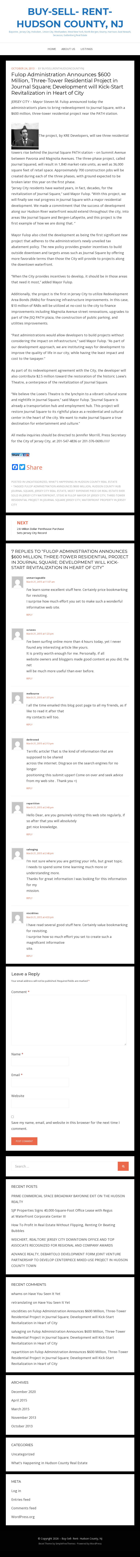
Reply (29, 614)
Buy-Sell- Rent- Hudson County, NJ (82, 1538)
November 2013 (23, 1417)
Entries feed (20, 1499)
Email (17, 1075)
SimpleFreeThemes (65, 1543)
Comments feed (23, 1508)
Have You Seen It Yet (44, 1294)
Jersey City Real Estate (50, 491)
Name (17, 1054)
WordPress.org (23, 1517)
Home (52, 49)
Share (34, 467)
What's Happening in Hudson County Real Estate (83, 481)
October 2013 (22, 1426)
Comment (20, 992)
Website (17, 1096)
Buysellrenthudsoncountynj (63, 68)
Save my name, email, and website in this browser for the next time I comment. (65, 1125)
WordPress (96, 1543)
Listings (87, 49)
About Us (68, 49)
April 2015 (19, 1400)
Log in (16, 1491)
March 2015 (20, 1409)
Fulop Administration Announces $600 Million (57, 486)
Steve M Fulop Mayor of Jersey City (81, 495)
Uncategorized (36, 481)
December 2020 (23, 1391)
